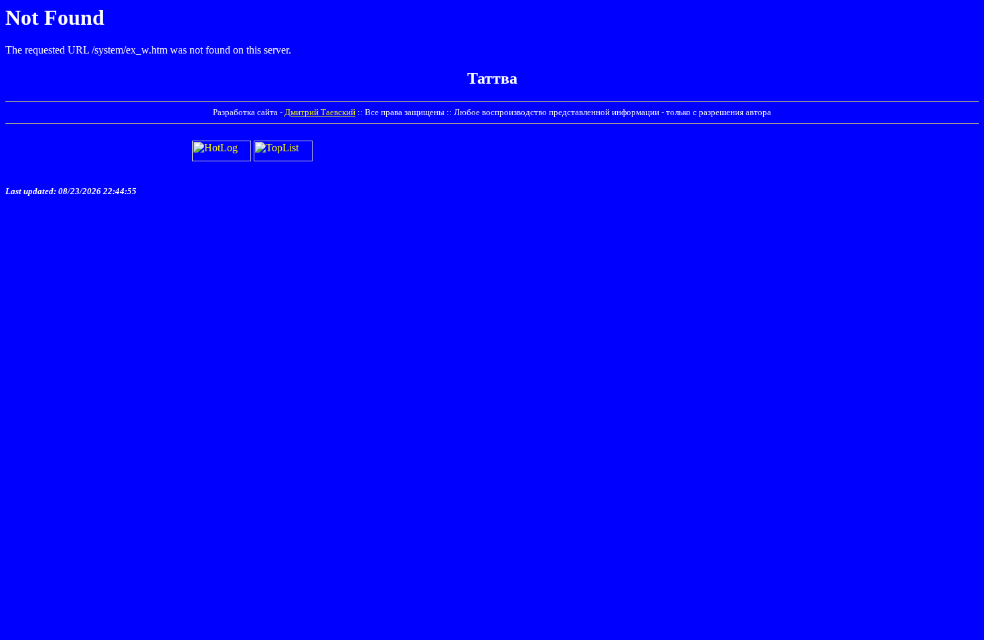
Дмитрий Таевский (319, 112)
